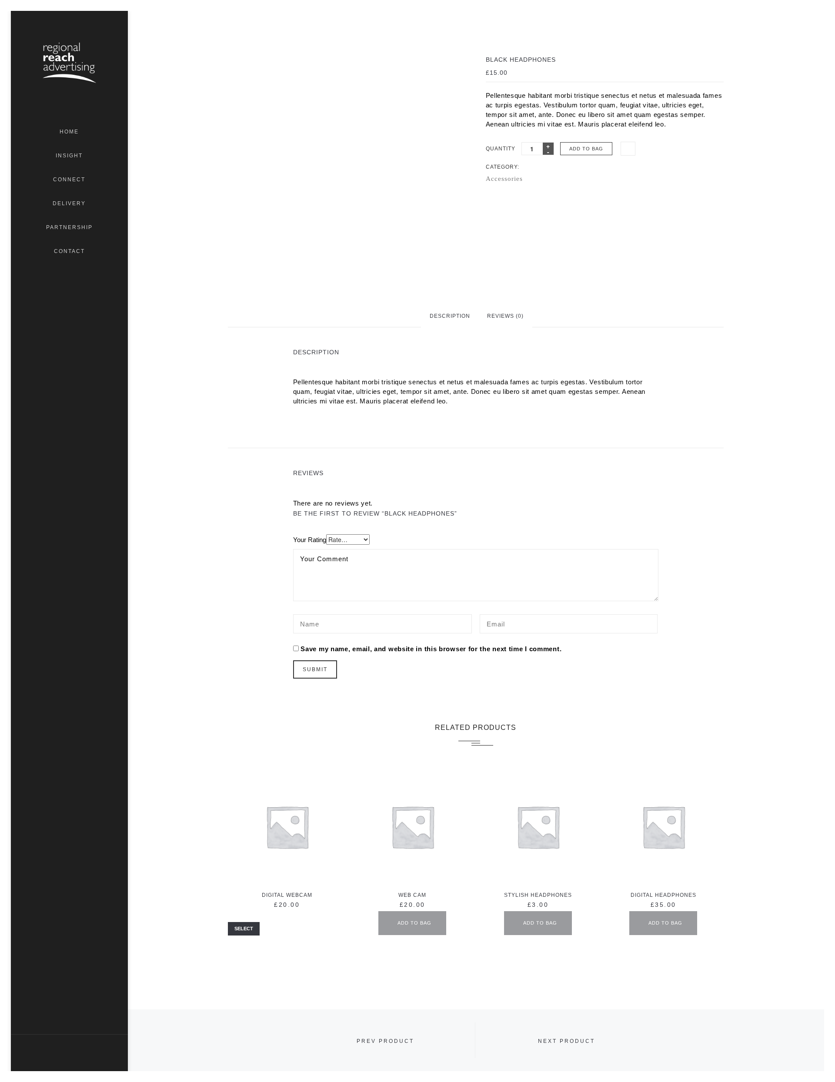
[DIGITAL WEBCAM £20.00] (287, 826)
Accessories (504, 178)
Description (450, 316)
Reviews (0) (505, 316)
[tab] (450, 315)
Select (243, 928)
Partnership (69, 227)
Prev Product (385, 1041)
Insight (69, 156)
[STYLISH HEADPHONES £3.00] (538, 826)
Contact (69, 251)
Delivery (69, 203)
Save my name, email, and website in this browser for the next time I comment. (431, 649)
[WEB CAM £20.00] (412, 826)
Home (69, 132)
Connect (69, 179)
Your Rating (309, 539)
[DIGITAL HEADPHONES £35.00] (663, 826)
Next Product (566, 1041)
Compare (628, 149)
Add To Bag (586, 148)
